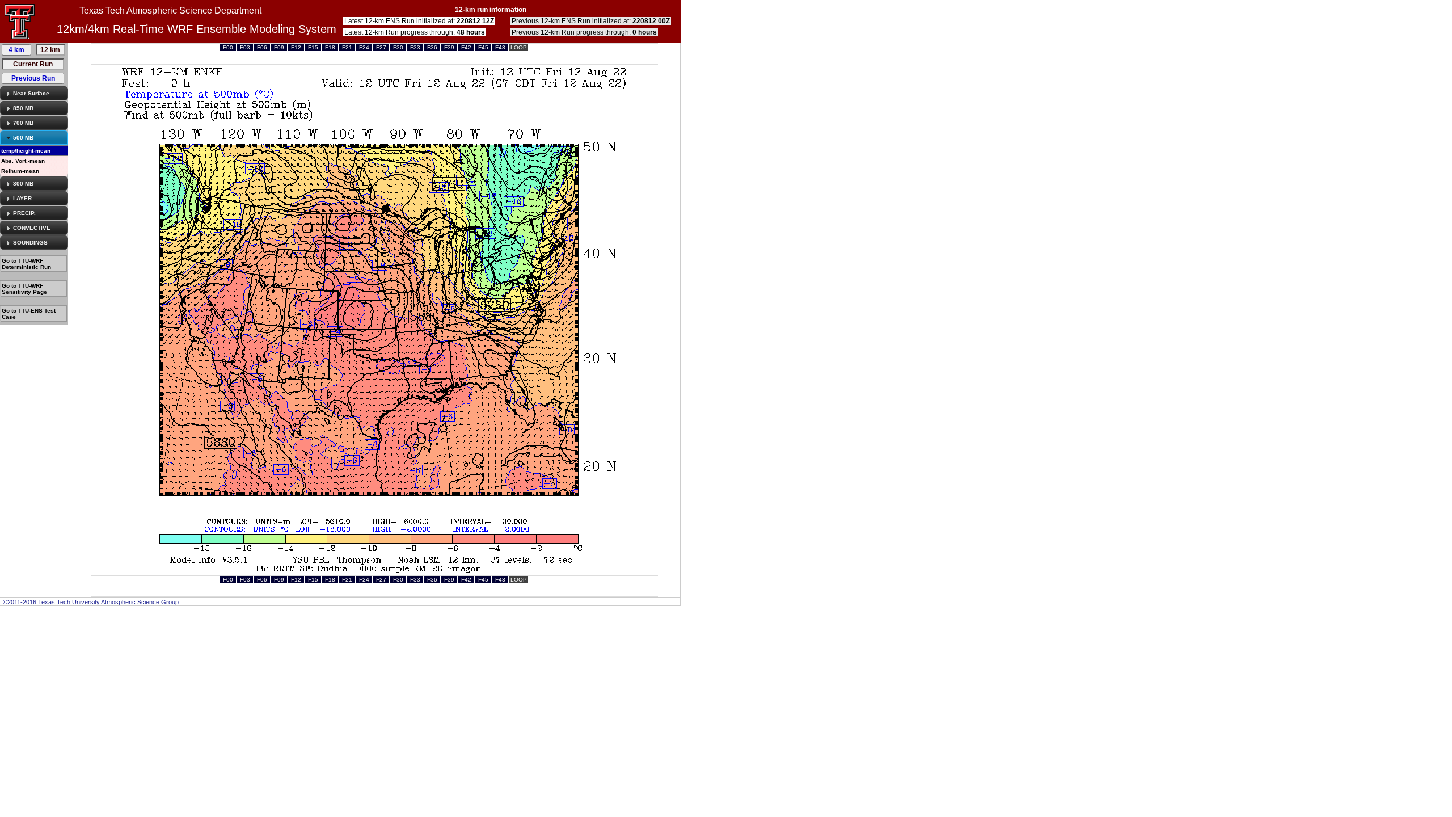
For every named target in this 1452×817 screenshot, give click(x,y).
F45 (483, 47)
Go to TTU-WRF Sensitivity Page (24, 289)
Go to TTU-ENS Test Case (29, 314)
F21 (347, 47)
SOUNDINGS (30, 242)
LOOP (518, 47)
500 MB (23, 137)
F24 (364, 47)
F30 (398, 47)
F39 (449, 47)
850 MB (23, 108)
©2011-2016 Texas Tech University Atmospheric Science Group (91, 602)
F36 (432, 47)
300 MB (23, 183)
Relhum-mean (20, 171)
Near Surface (31, 93)
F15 (313, 47)
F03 (245, 47)
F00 (228, 47)
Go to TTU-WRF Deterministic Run (26, 264)
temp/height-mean (25, 151)
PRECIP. (24, 213)
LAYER (22, 198)
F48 (500, 47)
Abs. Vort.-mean (23, 161)
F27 (381, 47)
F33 (415, 47)
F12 (296, 47)
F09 (279, 47)
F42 (466, 47)
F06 (262, 47)
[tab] (34, 93)
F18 (330, 47)
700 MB (23, 123)
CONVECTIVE (31, 228)
